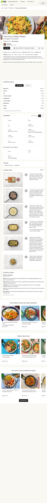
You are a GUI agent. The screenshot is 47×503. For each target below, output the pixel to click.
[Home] (2, 8)
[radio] (3, 41)
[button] (23, 115)
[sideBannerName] (23, 71)
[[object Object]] (39, 48)
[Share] (42, 48)
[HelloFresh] (3, 1)
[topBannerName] (23, 13)
